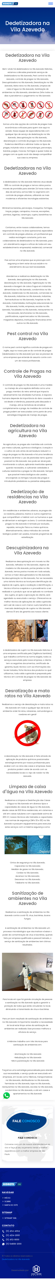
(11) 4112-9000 (12, 1239)
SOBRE (8, 1201)
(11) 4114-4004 (13, 1231)
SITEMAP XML (11, 1218)
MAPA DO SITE (11, 1205)
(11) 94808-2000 (13, 1243)
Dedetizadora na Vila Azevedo (16, 1259)
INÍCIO (7, 1197)
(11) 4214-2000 (13, 1235)
